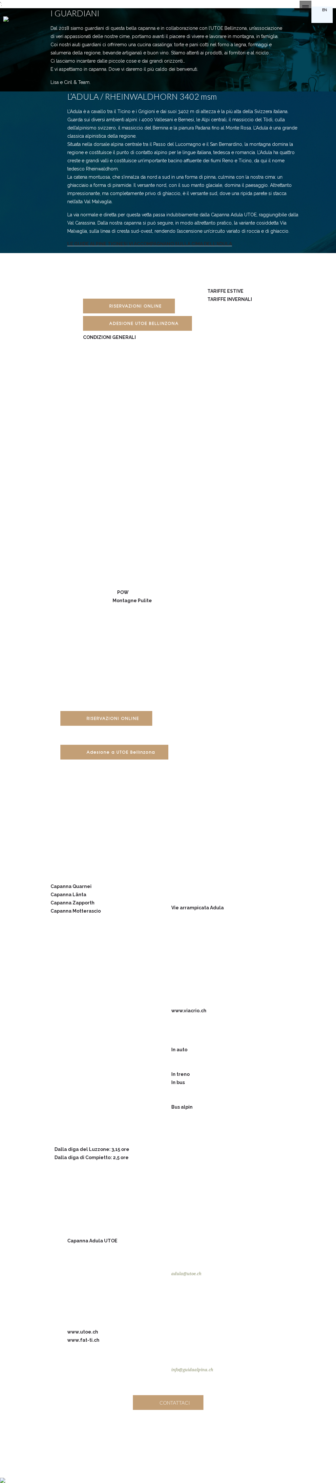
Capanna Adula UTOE (92, 1240)
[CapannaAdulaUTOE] (147, 1436)
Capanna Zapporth (72, 902)
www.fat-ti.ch (83, 1340)
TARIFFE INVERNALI (229, 299)
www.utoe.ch (82, 1332)
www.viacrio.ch (188, 1010)
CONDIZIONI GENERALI (109, 337)
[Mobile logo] (2, 1476)
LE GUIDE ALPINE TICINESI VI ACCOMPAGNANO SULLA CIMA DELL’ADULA (149, 244)
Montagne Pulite (132, 600)
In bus (178, 1082)
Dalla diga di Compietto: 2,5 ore (91, 1157)
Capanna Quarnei (71, 886)
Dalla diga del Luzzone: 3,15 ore (91, 1149)
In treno (180, 1074)
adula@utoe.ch (186, 1273)
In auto (179, 1049)
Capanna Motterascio (76, 911)
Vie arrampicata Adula (197, 907)
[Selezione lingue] (305, 6)
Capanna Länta (68, 894)
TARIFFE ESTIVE (225, 291)
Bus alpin (182, 1107)
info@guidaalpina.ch (192, 1369)
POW (123, 592)
